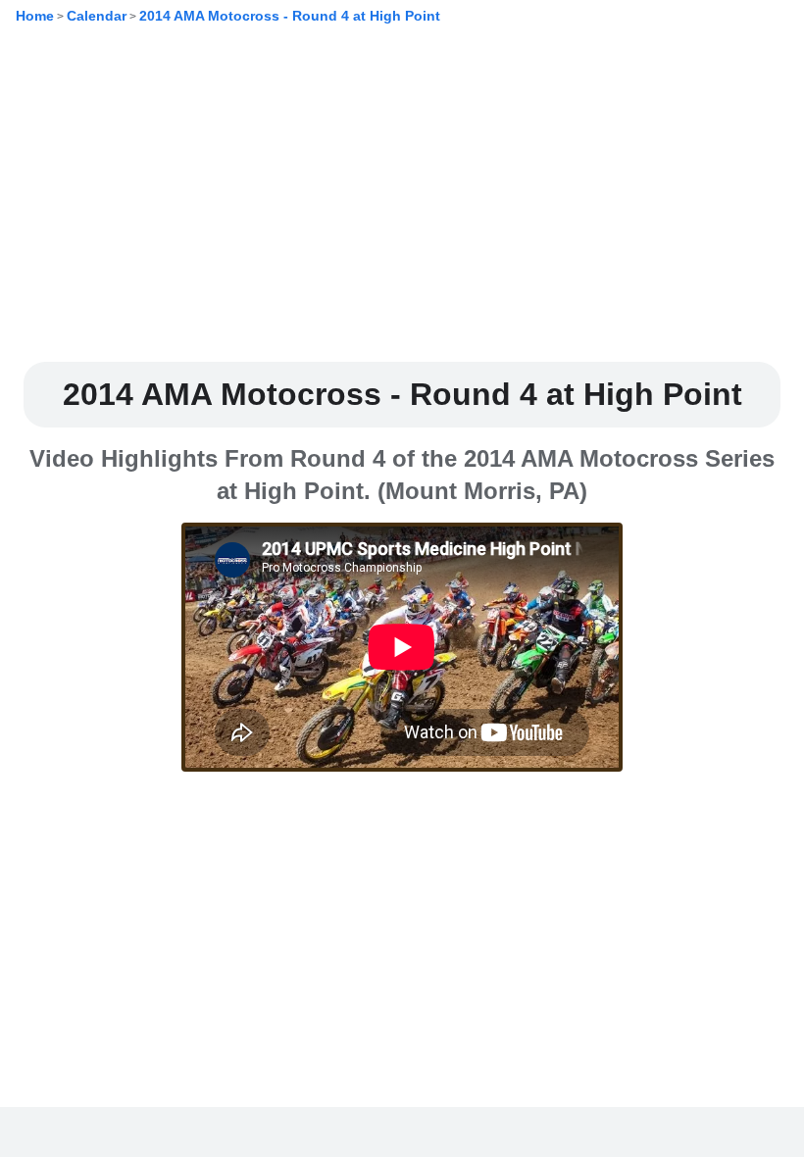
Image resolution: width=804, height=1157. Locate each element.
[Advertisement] (402, 209)
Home (35, 16)
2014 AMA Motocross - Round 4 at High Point (289, 16)
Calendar (96, 16)
